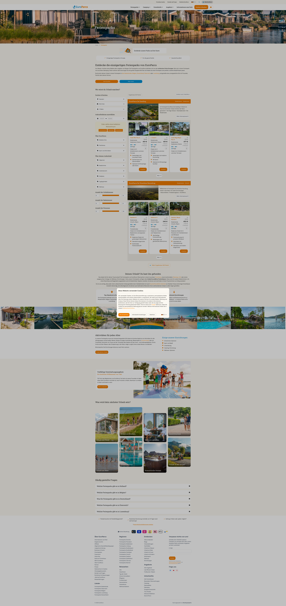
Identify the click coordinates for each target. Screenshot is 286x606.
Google (153, 304)
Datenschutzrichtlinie (128, 308)
